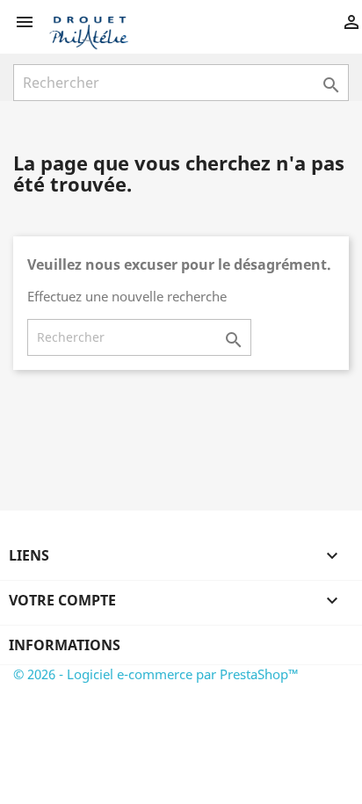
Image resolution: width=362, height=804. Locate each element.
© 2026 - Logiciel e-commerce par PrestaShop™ (156, 674)
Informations (64, 645)
